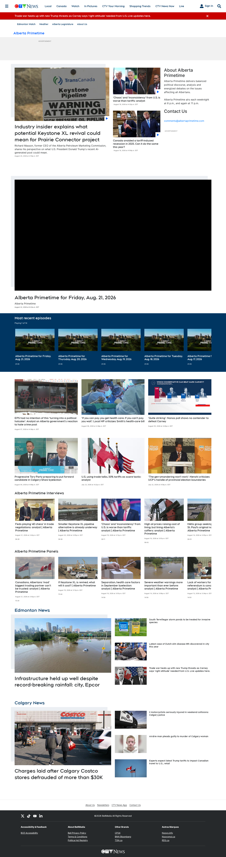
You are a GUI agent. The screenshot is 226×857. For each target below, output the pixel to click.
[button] (205, 347)
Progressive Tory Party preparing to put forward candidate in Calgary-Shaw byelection (44, 478)
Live (181, 6)
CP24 (117, 833)
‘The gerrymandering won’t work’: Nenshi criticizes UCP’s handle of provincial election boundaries (179, 478)
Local (48, 6)
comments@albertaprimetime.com (184, 120)
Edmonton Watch (26, 24)
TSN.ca (118, 840)
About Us (82, 24)
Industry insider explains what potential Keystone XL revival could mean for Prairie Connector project (57, 133)
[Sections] (7, 6)
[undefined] (35, 347)
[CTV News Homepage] (26, 6)
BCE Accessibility (29, 833)
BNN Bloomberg (123, 836)
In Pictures (90, 6)
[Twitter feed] (22, 816)
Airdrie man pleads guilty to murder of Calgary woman (178, 736)
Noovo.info (167, 833)
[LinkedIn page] (41, 816)
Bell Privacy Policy (77, 833)
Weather (43, 24)
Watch (75, 6)
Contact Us (135, 805)
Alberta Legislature (62, 24)
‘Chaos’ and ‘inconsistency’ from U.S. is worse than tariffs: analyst (136, 99)
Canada (61, 6)
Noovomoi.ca (168, 836)
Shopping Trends (140, 6)
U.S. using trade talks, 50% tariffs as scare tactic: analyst (111, 478)
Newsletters (103, 805)
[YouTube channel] (35, 816)
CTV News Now (164, 6)
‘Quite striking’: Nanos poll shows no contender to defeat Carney (178, 420)
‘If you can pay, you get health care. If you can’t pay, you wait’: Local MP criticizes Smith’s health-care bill (113, 420)
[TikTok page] (29, 816)
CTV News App (119, 805)
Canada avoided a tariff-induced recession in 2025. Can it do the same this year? (135, 144)
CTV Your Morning (113, 6)
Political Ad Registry (78, 840)
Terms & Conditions (77, 836)
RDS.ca (165, 840)
